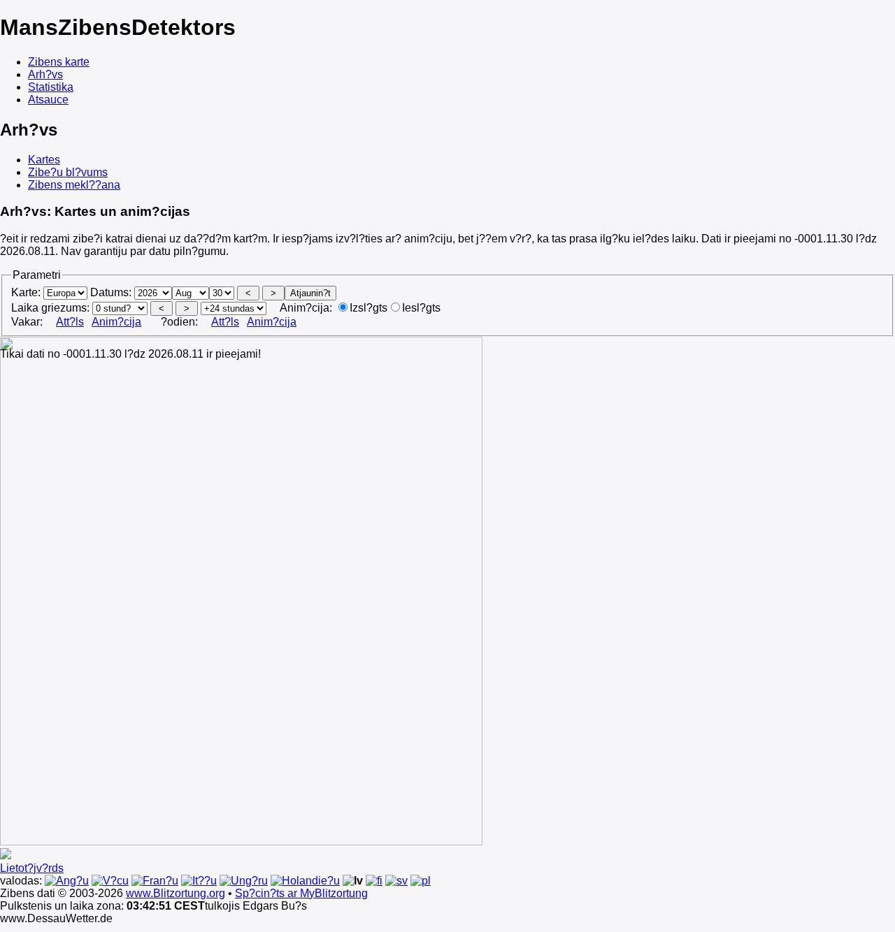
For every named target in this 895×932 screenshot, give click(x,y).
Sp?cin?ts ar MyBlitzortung (301, 893)
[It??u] (199, 881)
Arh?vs (45, 74)
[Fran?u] (154, 881)
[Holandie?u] (305, 881)
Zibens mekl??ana (74, 185)
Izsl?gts (368, 308)
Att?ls (70, 322)
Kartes (44, 160)
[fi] (374, 881)
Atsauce (48, 99)
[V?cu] (110, 881)
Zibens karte (59, 62)
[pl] (420, 881)
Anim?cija (116, 322)
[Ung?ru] (244, 881)
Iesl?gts (421, 308)
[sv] (396, 881)
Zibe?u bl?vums (68, 172)
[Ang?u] (67, 881)
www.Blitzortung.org (175, 893)
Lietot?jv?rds (32, 868)
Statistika (50, 87)
